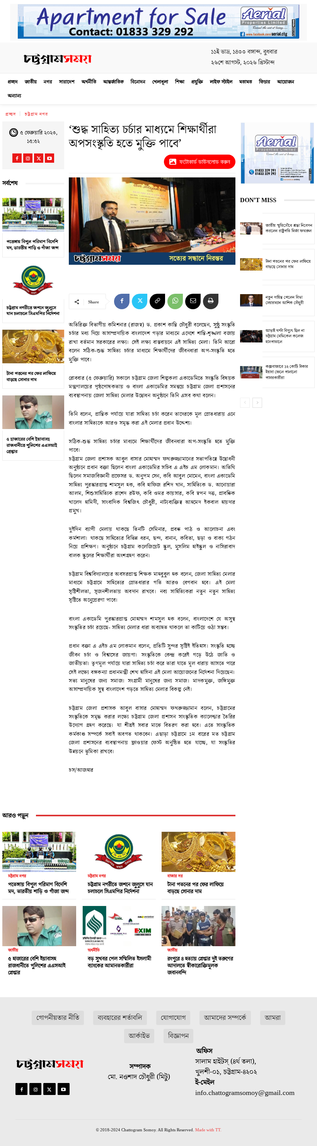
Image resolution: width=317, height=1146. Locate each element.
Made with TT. (208, 1129)
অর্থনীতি (94, 950)
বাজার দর (175, 876)
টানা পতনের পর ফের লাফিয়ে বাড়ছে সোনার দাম (31, 376)
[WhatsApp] (175, 301)
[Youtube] (49, 158)
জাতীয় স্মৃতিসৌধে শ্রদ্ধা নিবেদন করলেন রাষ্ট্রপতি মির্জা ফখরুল (289, 228)
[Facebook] (17, 158)
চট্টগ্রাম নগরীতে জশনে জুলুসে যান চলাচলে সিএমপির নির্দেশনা (33, 311)
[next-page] (257, 403)
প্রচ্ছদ (10, 114)
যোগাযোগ (173, 1018)
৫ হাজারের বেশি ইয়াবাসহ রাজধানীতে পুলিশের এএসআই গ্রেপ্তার (32, 445)
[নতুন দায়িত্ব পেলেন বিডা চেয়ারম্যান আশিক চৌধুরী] (251, 300)
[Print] (210, 301)
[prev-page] (245, 403)
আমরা (273, 1018)
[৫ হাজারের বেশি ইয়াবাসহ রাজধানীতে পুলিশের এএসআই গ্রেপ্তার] (33, 412)
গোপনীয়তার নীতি (57, 1018)
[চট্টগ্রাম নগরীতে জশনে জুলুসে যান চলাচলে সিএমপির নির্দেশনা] (33, 280)
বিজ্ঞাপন (178, 1036)
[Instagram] (27, 158)
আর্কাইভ (139, 1036)
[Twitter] (38, 158)
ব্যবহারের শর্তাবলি (120, 1018)
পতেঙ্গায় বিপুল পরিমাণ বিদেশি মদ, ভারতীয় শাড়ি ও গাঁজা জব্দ (32, 244)
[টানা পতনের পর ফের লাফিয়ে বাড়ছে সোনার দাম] (33, 346)
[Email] (193, 301)
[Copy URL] (157, 301)
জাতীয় (13, 950)
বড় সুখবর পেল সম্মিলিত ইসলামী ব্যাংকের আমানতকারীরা (119, 962)
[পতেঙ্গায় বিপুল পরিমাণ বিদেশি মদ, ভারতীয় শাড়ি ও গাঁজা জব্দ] (33, 214)
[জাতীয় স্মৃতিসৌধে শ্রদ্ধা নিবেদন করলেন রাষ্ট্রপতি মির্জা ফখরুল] (251, 228)
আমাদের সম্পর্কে (225, 1018)
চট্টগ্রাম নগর (36, 114)
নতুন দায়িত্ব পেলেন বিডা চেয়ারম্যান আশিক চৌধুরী (284, 300)
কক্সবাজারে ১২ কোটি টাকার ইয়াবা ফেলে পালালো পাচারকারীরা (287, 372)
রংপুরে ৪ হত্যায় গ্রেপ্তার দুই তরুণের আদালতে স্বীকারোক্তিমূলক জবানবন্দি (200, 966)
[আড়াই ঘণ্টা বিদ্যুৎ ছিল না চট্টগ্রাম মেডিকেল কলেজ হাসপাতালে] (251, 336)
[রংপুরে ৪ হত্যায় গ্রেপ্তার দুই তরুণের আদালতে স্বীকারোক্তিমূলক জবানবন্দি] (198, 924)
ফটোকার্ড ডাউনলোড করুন (204, 161)
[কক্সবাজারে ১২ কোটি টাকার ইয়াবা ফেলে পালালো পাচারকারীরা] (251, 372)
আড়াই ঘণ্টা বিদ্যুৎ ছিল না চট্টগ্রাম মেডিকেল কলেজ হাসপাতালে (285, 336)
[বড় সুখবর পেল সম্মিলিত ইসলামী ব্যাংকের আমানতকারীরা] (119, 924)
